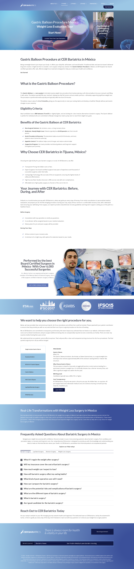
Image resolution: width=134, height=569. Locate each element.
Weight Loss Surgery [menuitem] (64, 451)
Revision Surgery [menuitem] (51, 451)
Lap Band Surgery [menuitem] (38, 451)
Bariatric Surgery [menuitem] (25, 452)
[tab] (33, 349)
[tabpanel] (81, 372)
